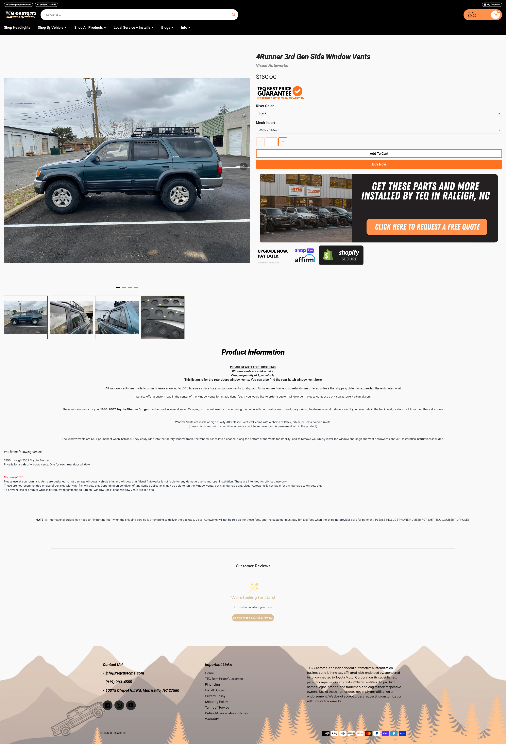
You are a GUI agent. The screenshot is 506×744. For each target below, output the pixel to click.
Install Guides (215, 690)
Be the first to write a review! (253, 618)
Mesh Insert (265, 123)
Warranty (212, 719)
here (318, 380)
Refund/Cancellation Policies (226, 713)
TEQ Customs (118, 732)
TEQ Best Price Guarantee (224, 679)
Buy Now (379, 164)
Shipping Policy (216, 702)
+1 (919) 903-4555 (46, 4)
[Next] (244, 166)
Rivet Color (265, 106)
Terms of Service (217, 707)
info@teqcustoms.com (18, 4)
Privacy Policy (215, 696)
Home (209, 673)
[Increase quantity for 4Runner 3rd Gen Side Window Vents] (282, 141)
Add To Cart (379, 153)
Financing (212, 684)
